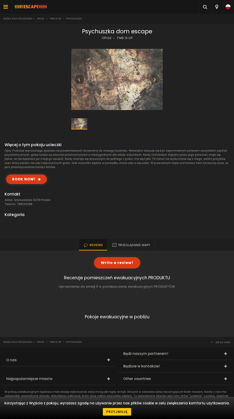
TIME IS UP (125, 38)
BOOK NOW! (23, 179)
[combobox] (216, 7)
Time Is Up (55, 18)
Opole (40, 18)
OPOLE (107, 38)
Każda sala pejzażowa (17, 18)
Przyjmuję (117, 411)
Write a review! (117, 262)
